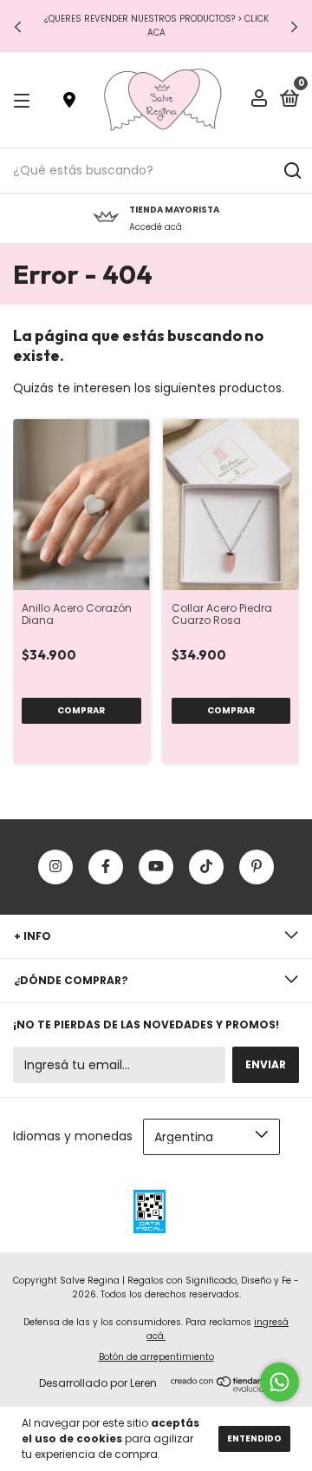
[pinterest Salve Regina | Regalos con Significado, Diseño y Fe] (256, 867)
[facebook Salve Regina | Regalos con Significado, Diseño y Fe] (105, 867)
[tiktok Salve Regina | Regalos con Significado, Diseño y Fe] (206, 867)
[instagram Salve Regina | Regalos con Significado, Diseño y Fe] (55, 867)
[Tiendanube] (225, 1387)
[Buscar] (291, 171)
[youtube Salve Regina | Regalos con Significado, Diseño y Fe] (156, 867)
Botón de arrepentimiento (156, 1356)
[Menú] (24, 100)
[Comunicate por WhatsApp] (279, 1382)
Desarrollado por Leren (98, 1383)
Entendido (254, 1438)
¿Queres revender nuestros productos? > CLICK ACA (156, 25)
